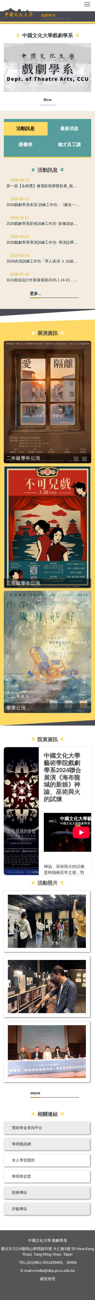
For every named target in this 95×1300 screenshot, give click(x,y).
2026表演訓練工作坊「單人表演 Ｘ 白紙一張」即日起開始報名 (43, 261)
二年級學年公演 (23, 458)
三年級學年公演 (23, 583)
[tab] (26, 129)
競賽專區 (19, 1192)
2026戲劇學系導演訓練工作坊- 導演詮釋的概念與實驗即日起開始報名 (43, 242)
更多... (35, 293)
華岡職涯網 (21, 1144)
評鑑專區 (19, 1209)
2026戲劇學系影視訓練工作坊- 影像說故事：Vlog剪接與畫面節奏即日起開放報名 (43, 223)
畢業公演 (16, 707)
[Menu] (87, 6)
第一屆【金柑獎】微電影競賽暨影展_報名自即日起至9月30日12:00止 (43, 186)
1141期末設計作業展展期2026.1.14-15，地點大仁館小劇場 (43, 280)
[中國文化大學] (18, 14)
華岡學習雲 (21, 1176)
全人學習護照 (23, 1160)
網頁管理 (47, 1279)
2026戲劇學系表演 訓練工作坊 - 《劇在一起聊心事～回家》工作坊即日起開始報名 (43, 205)
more (35, 1093)
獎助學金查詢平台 (27, 1128)
